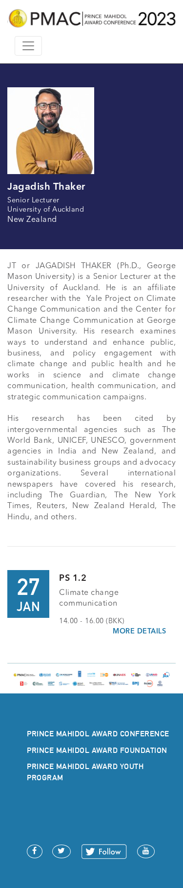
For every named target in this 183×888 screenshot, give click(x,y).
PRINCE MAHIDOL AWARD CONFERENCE (98, 733)
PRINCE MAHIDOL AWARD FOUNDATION (97, 750)
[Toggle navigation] (28, 46)
